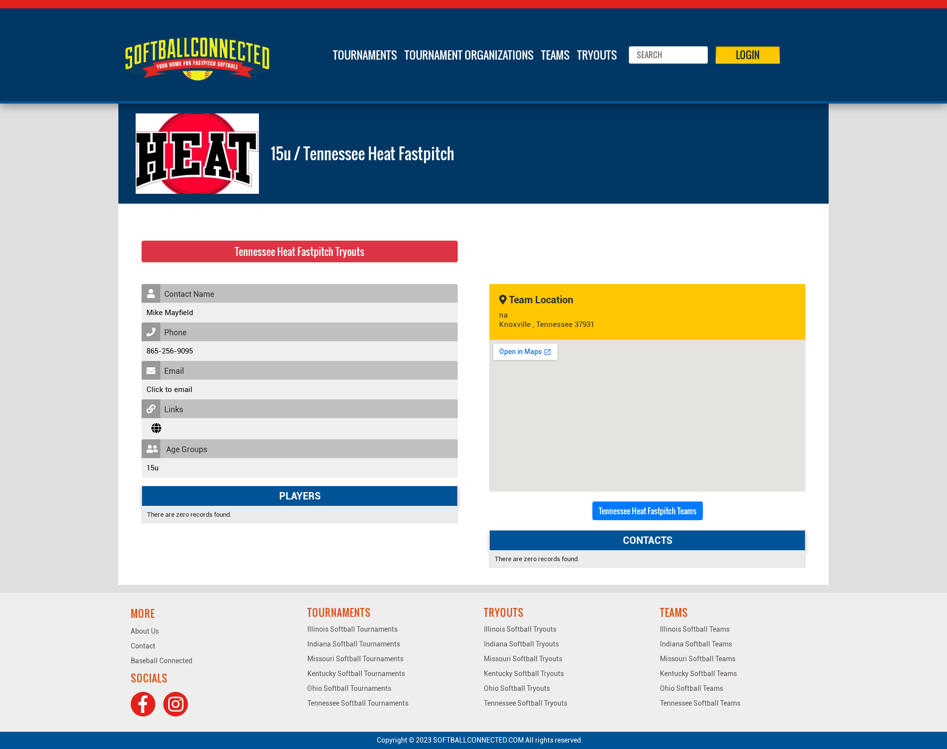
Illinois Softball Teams (694, 629)
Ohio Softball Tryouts (517, 688)
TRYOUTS (597, 55)
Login (748, 54)
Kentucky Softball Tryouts (524, 674)
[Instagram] (175, 704)
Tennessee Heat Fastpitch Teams (647, 511)
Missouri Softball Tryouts (523, 659)
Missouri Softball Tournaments (355, 659)
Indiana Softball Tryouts (521, 644)
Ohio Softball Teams (691, 688)
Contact (143, 646)
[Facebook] (143, 704)
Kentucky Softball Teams (698, 674)
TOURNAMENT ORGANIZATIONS (469, 55)
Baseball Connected (161, 661)
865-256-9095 (169, 351)
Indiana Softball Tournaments (353, 644)
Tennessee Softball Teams (700, 703)
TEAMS (555, 55)
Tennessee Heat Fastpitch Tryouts (299, 251)
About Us (145, 631)
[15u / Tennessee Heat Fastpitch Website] (156, 428)
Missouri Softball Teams (697, 659)
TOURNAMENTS (365, 55)
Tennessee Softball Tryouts (525, 703)
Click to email (169, 389)
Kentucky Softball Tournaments (356, 674)
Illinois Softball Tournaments (352, 629)
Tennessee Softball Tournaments (357, 703)
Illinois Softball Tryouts (520, 629)
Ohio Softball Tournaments (349, 688)
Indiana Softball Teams (696, 644)
